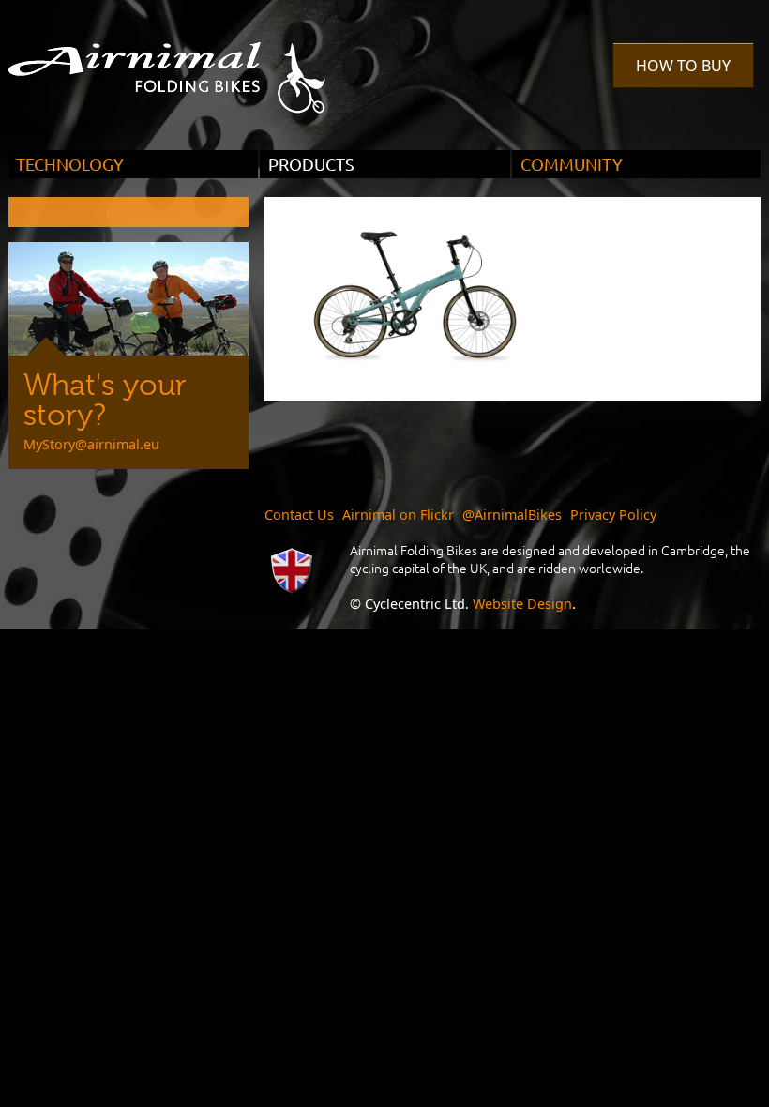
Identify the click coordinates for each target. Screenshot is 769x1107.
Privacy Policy (613, 514)
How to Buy (683, 65)
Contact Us (299, 514)
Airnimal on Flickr (398, 514)
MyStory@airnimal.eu (91, 444)
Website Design (522, 604)
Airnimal (188, 63)
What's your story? (105, 400)
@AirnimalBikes (512, 514)
